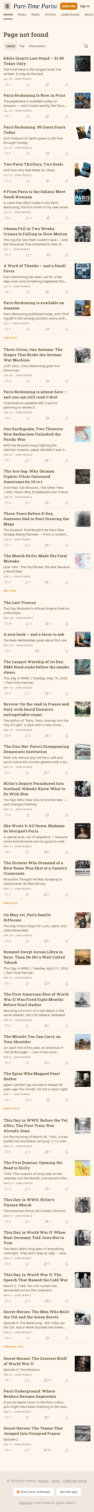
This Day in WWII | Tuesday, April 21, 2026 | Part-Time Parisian (35, 970)
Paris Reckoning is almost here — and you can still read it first (35, 394)
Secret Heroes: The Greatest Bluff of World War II (35, 1361)
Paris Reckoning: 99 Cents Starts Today (34, 130)
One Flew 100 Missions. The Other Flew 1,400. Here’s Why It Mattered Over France (35, 489)
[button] (8, 14)
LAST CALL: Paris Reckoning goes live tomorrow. (31, 368)
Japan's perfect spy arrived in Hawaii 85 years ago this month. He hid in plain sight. (35, 1086)
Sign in (85, 6)
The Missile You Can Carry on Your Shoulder (32, 1039)
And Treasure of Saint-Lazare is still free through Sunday (33, 140)
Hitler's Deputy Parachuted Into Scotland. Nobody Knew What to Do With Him (34, 788)
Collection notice (75, 1481)
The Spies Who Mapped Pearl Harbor (31, 1076)
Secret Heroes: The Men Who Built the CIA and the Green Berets (36, 1314)
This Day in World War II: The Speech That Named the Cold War (35, 1277)
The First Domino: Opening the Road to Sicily (33, 1165)
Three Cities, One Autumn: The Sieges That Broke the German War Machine (33, 354)
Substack (25, 1503)
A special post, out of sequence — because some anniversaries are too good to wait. (35, 839)
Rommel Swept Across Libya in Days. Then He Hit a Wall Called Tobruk (34, 957)
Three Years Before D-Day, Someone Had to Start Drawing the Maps (36, 519)
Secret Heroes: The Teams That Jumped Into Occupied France (33, 1431)
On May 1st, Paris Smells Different (27, 917)
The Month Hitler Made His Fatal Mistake (35, 558)
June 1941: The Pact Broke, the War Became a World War (36, 569)
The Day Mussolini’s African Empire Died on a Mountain (36, 610)
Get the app (68, 1492)
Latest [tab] (10, 46)
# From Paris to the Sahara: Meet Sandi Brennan (34, 194)
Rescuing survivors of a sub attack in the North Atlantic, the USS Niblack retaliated (34, 1012)
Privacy (43, 1481)
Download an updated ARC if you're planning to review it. (30, 405)
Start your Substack (35, 1492)
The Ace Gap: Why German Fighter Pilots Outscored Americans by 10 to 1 (28, 476)
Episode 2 (10, 1439)
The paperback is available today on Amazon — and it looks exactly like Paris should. (33, 103)
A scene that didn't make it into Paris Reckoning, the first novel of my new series (35, 204)
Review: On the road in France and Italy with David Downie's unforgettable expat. (36, 709)
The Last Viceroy (19, 602)
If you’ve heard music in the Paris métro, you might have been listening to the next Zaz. (34, 1404)
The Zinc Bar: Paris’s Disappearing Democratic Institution (36, 749)
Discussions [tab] (37, 46)
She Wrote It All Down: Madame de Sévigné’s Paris (34, 828)
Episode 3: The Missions (21, 1369)
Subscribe (69, 6)
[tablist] (25, 46)
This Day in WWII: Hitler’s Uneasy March (28, 1202)
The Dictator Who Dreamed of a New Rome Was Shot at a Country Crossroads (35, 868)
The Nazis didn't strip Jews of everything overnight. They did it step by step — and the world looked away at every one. (34, 1250)
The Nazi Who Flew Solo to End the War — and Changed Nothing (35, 802)
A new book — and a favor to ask (33, 634)
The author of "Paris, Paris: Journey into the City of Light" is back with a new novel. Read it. (35, 722)
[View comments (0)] (28, 84)
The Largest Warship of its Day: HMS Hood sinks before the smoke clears (36, 667)
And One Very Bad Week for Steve (29, 170)
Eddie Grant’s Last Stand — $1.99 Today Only (33, 61)
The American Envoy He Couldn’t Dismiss (34, 1211)
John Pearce (23, 78)
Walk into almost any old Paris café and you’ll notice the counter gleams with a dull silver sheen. (35, 759)
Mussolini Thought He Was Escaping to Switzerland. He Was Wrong (32, 881)
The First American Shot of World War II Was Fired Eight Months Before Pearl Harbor (36, 999)
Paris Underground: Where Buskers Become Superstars (29, 1394)
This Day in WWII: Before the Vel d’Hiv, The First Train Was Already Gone (35, 1125)
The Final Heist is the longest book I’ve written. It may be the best (32, 71)
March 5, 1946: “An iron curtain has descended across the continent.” (30, 1288)
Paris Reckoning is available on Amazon (33, 305)
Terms (55, 1481)
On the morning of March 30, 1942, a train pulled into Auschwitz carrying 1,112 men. (35, 1138)
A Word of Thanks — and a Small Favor (34, 268)
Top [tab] (21, 46)
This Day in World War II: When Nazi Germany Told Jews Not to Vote (34, 1237)
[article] (47, 71)
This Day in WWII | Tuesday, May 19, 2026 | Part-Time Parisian (35, 680)
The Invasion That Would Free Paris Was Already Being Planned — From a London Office (34, 532)
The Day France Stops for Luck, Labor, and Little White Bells (34, 928)
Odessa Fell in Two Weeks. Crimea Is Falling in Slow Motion (35, 231)
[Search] (86, 46)
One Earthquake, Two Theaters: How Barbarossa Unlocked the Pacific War (33, 434)
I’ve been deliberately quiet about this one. (35, 640)
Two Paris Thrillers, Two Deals (33, 164)
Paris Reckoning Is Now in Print (34, 95)
